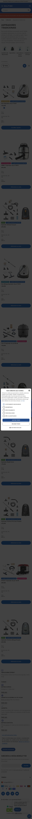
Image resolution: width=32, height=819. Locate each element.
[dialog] (16, 409)
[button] (16, 428)
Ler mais (23, 400)
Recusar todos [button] (16, 424)
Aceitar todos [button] (16, 420)
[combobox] (29, 390)
